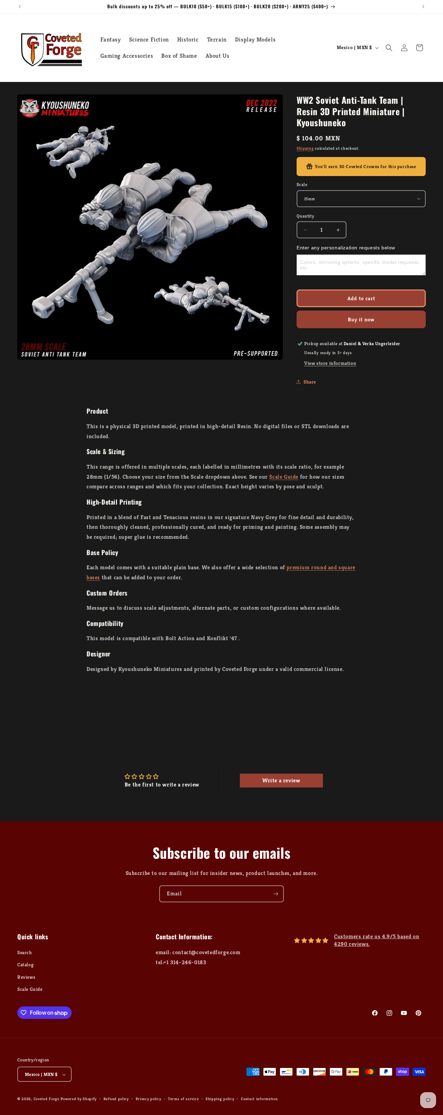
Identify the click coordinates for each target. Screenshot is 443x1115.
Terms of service (183, 1098)
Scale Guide (283, 476)
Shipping (305, 148)
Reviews (26, 977)
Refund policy (116, 1098)
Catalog (25, 965)
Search (24, 952)
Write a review (281, 780)
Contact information (259, 1098)
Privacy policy (148, 1098)
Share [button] (310, 382)
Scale (302, 184)
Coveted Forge (47, 1099)
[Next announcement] (423, 6)
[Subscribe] (275, 893)
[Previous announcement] (19, 6)
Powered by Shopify (79, 1099)
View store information (330, 363)
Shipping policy (220, 1098)
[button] (389, 47)
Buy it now (361, 319)
